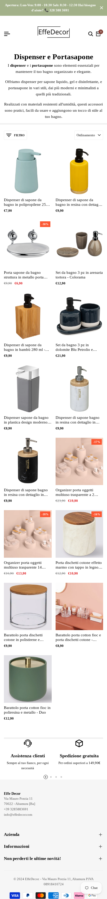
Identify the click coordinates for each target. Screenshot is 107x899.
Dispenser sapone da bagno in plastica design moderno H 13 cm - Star (27, 420)
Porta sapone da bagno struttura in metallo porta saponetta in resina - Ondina (26, 274)
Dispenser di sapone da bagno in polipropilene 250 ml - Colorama (26, 202)
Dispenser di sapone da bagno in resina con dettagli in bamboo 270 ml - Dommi (78, 202)
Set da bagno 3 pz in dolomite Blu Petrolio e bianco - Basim (74, 347)
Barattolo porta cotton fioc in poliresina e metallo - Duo (27, 710)
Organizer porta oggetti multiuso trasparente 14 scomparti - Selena (23, 565)
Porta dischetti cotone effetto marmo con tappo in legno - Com (79, 565)
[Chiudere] (100, 7)
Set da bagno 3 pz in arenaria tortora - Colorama (79, 274)
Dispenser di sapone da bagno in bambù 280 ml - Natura (24, 347)
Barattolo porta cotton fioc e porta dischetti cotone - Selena (78, 637)
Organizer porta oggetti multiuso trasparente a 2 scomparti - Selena (75, 492)
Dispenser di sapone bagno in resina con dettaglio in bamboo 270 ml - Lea (77, 420)
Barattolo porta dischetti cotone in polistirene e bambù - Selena (23, 637)
